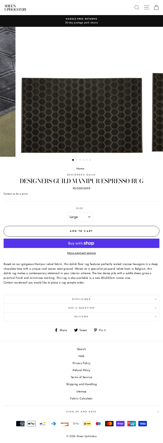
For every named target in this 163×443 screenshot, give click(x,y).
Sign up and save (81, 411)
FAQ (81, 356)
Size (79, 208)
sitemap (81, 391)
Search (81, 349)
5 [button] (87, 160)
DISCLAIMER (81, 299)
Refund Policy (81, 370)
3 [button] (80, 160)
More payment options (81, 253)
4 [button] (84, 160)
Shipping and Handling (81, 384)
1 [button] (73, 160)
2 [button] (77, 160)
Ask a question (81, 307)
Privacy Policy (82, 363)
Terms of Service (81, 377)
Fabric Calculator (81, 398)
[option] (81, 21)
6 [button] (91, 160)
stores (22, 282)
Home (80, 168)
